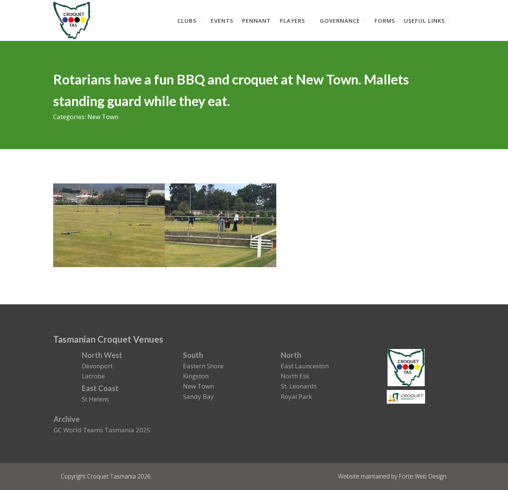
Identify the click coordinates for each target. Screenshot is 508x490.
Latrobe (93, 376)
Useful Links (424, 20)
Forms (384, 20)
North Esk (295, 376)
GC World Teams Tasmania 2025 (102, 430)
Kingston (196, 376)
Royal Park (296, 396)
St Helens (95, 399)
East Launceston (305, 366)
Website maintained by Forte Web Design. (392, 476)
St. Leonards (299, 386)
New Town (102, 116)
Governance (340, 20)
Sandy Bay (198, 396)
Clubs (186, 20)
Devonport (97, 366)
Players (292, 20)
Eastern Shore (203, 366)
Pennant (256, 20)
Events (222, 20)
